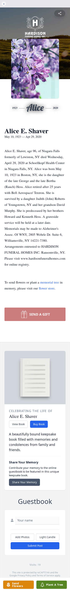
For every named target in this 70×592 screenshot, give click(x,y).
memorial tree (49, 282)
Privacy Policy (25, 575)
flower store (47, 288)
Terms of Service (45, 575)
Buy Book (39, 424)
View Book (18, 424)
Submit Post (35, 545)
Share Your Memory (24, 482)
